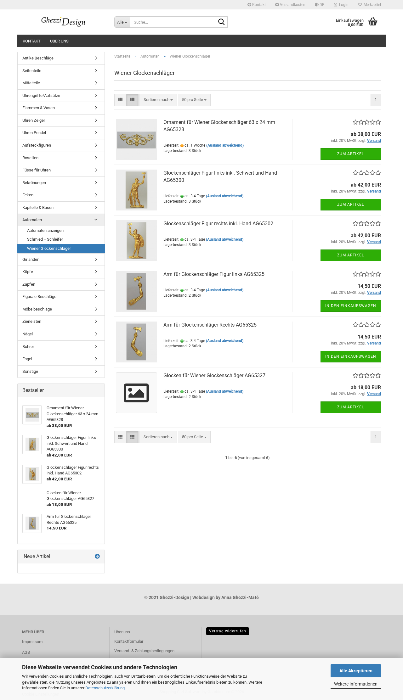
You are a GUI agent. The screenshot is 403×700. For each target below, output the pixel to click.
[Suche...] (222, 22)
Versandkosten (292, 5)
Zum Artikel (350, 154)
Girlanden (30, 259)
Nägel (27, 334)
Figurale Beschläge (39, 296)
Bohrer (28, 346)
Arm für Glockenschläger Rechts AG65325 (210, 325)
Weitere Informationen (355, 683)
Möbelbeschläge (37, 309)
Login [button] (343, 5)
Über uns (59, 41)
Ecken (27, 195)
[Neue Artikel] (97, 556)
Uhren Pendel (34, 132)
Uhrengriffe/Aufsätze (41, 95)
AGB (26, 652)
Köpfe (27, 271)
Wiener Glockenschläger (49, 248)
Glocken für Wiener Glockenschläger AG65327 (214, 375)
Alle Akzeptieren (355, 670)
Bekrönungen (34, 182)
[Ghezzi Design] (63, 22)
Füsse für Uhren (36, 170)
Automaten (32, 219)
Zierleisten (31, 321)
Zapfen (28, 284)
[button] (319, 4)
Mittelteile (31, 83)
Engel (27, 358)
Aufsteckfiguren (36, 145)
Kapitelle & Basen (38, 207)
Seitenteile (31, 70)
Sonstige (30, 371)
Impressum (32, 641)
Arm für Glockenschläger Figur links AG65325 (213, 274)
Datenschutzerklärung (105, 688)
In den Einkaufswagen (350, 306)
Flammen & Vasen (38, 107)
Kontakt (258, 5)
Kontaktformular (128, 641)
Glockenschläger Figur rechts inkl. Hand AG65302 (218, 224)
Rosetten (30, 157)
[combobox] (158, 100)
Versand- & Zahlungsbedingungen (144, 650)
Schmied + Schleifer (45, 239)
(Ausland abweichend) (225, 145)
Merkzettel (371, 5)
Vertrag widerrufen (227, 631)
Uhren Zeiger (33, 120)
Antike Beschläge (38, 58)
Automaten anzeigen (45, 230)
